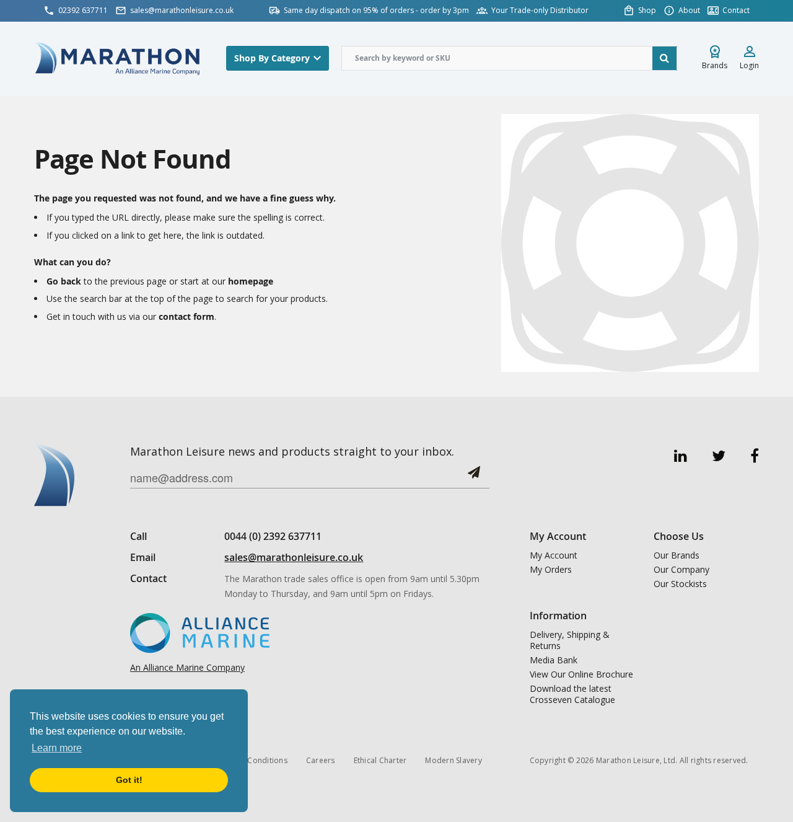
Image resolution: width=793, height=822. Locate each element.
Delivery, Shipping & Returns (570, 640)
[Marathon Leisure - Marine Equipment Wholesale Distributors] (117, 58)
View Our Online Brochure (581, 674)
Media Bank (553, 660)
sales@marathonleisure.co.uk (293, 557)
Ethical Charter (380, 760)
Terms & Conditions (250, 760)
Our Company (681, 569)
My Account (553, 555)
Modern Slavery (453, 760)
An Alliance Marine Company (187, 667)
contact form (186, 316)
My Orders (551, 569)
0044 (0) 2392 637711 (273, 536)
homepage (250, 281)
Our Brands (676, 555)
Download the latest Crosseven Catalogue (572, 694)
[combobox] (509, 58)
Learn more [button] (57, 748)
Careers (320, 760)
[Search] (664, 58)
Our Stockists (680, 584)
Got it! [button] (129, 780)
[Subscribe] (473, 477)
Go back (63, 281)
